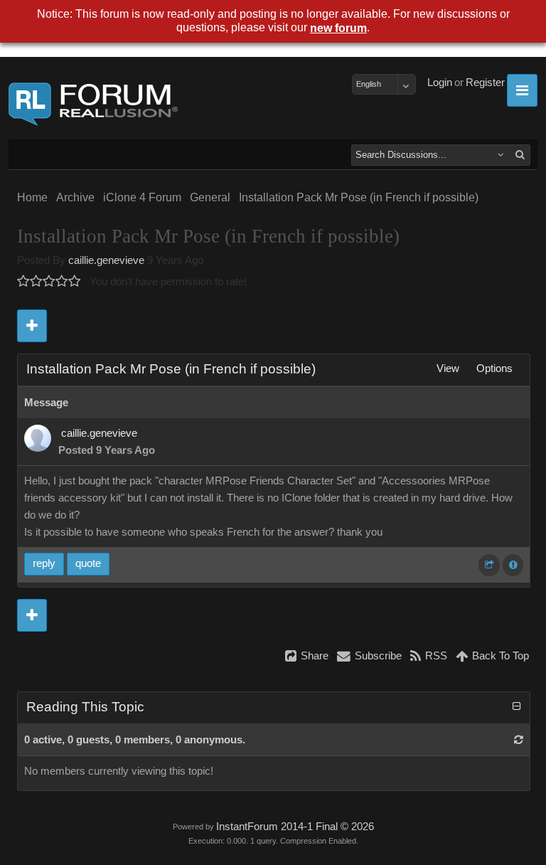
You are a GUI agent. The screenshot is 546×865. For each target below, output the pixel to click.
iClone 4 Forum (142, 197)
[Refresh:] (518, 739)
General (210, 197)
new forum (338, 28)
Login (439, 82)
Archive (75, 197)
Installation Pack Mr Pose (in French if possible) (358, 197)
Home (32, 197)
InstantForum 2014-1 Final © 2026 (295, 826)
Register (485, 82)
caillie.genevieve (106, 260)
